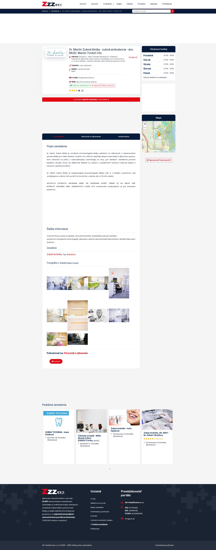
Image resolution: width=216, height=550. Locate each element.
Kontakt (94, 516)
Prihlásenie (167, 4)
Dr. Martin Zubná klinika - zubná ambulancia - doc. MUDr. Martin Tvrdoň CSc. (101, 51)
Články (130, 4)
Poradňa (141, 4)
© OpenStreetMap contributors (166, 152)
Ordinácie (107, 4)
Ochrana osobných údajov (101, 520)
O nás (93, 499)
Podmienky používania (100, 511)
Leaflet (155, 152)
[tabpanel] (58, 436)
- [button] (145, 127)
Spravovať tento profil (160, 160)
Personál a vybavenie (76, 353)
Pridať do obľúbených (80, 85)
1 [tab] (110, 469)
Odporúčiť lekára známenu (103, 85)
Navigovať (133, 57)
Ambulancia (71, 254)
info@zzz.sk (130, 519)
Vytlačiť (56, 361)
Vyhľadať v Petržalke (90, 99)
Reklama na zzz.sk (98, 503)
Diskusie (153, 4)
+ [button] (145, 124)
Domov (83, 4)
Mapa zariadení (97, 507)
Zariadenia (55, 11)
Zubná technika (54, 254)
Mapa (119, 4)
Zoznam (94, 4)
